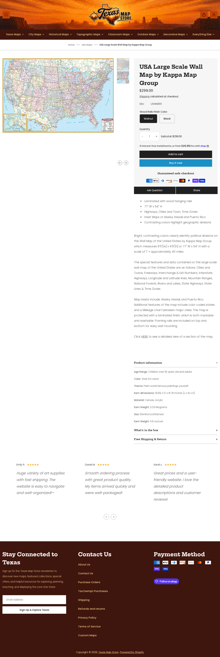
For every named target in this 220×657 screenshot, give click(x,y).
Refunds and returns (91, 609)
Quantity (144, 129)
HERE (144, 337)
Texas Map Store (108, 652)
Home (71, 44)
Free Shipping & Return (150, 439)
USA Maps (87, 44)
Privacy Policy (87, 618)
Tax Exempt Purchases (93, 591)
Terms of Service (89, 626)
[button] (123, 64)
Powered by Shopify (132, 652)
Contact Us (85, 573)
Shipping (144, 96)
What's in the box (146, 430)
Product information (148, 362)
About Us (84, 564)
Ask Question (155, 190)
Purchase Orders (89, 582)
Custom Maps (87, 635)
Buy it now (175, 163)
